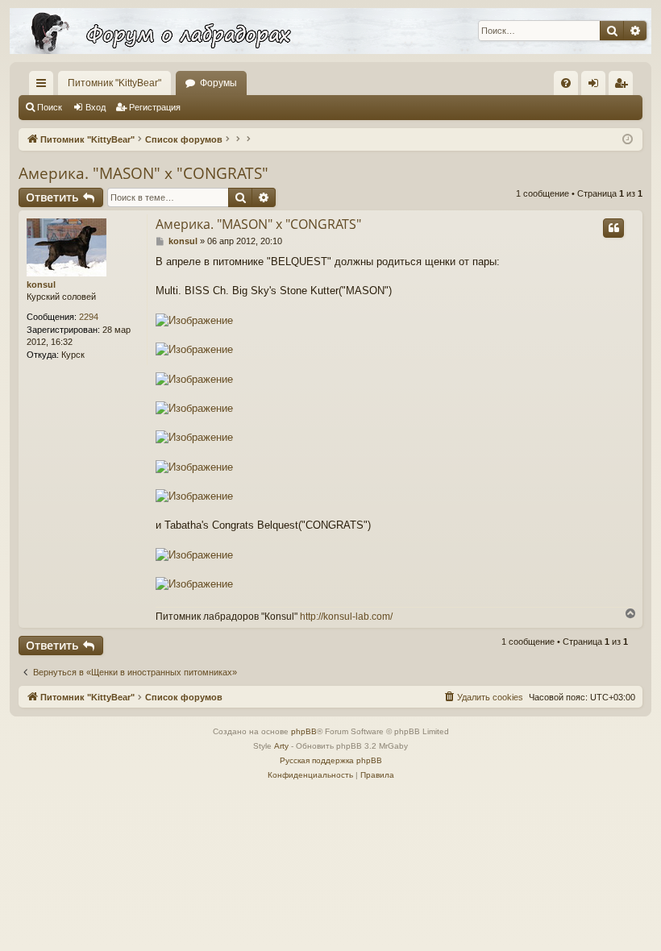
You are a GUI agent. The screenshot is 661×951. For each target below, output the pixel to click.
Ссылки (44, 86)
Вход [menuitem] (596, 86)
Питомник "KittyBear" (114, 83)
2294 (88, 317)
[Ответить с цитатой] (613, 228)
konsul (41, 284)
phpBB (304, 731)
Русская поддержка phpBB (331, 760)
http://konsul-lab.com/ (346, 616)
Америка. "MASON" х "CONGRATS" (143, 173)
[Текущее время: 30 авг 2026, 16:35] (627, 140)
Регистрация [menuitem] (624, 86)
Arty (281, 745)
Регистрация (155, 107)
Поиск (49, 107)
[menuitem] (566, 83)
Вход (95, 107)
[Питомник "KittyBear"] (330, 31)
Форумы (218, 83)
